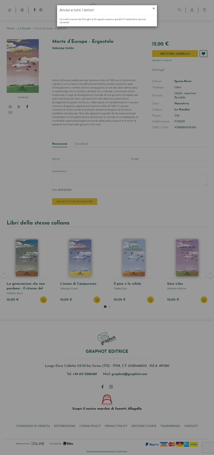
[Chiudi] (153, 8)
